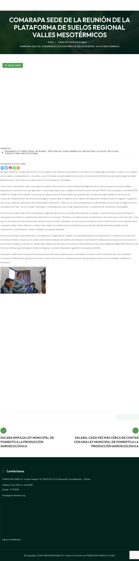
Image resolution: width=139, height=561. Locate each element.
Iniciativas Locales (95, 151)
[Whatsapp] (14, 168)
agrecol (5, 148)
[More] (18, 168)
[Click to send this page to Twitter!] (124, 417)
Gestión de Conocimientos (64, 151)
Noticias (113, 151)
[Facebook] (2, 168)
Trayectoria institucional (22, 153)
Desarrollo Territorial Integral (26, 151)
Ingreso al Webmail (11, 539)
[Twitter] (6, 168)
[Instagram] (10, 168)
